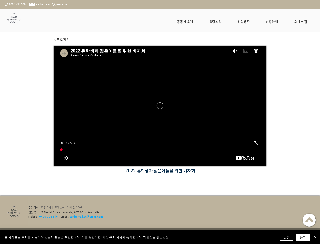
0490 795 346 (48, 216)
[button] (190, 22)
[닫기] (314, 237)
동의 (303, 237)
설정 (287, 237)
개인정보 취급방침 (155, 237)
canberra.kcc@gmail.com (86, 216)
